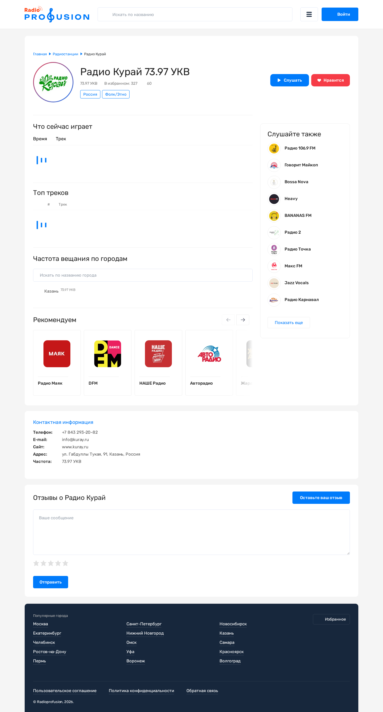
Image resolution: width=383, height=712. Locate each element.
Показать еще (289, 322)
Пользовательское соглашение (64, 690)
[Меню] (309, 14)
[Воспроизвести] (72, 377)
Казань (59, 291)
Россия (90, 94)
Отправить (51, 582)
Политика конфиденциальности (141, 690)
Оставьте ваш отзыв (321, 497)
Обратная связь (202, 690)
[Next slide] (242, 319)
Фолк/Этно (115, 94)
